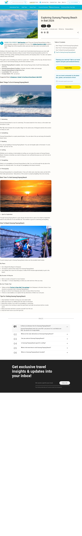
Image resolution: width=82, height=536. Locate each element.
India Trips (24, 7)
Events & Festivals (43, 7)
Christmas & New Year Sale (68, 7)
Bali (49, 26)
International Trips (14, 7)
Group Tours (33, 7)
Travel (43, 26)
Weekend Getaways (54, 7)
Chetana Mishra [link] (69, 29)
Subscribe (68, 87)
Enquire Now (68, 68)
